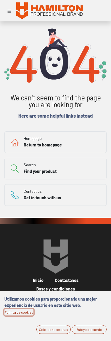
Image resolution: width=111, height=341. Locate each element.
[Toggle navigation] (9, 11)
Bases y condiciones (55, 288)
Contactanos (66, 280)
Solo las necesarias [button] (53, 329)
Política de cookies (19, 312)
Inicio (38, 280)
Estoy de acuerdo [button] (89, 329)
